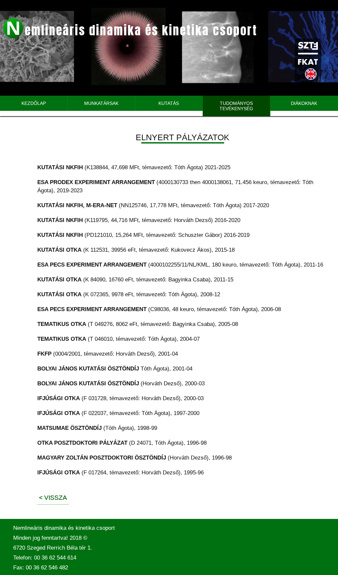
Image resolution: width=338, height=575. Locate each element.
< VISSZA (53, 497)
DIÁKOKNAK (304, 103)
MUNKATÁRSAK (101, 103)
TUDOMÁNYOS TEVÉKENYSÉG (236, 106)
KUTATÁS (168, 103)
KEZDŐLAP (33, 103)
